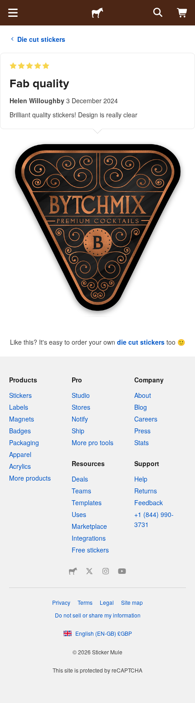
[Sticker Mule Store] (73, 571)
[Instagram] (105, 571)
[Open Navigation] (12, 12)
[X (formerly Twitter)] (89, 571)
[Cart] (182, 12)
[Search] (157, 12)
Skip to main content (7, 7)
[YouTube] (122, 571)
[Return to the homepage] (97, 12)
